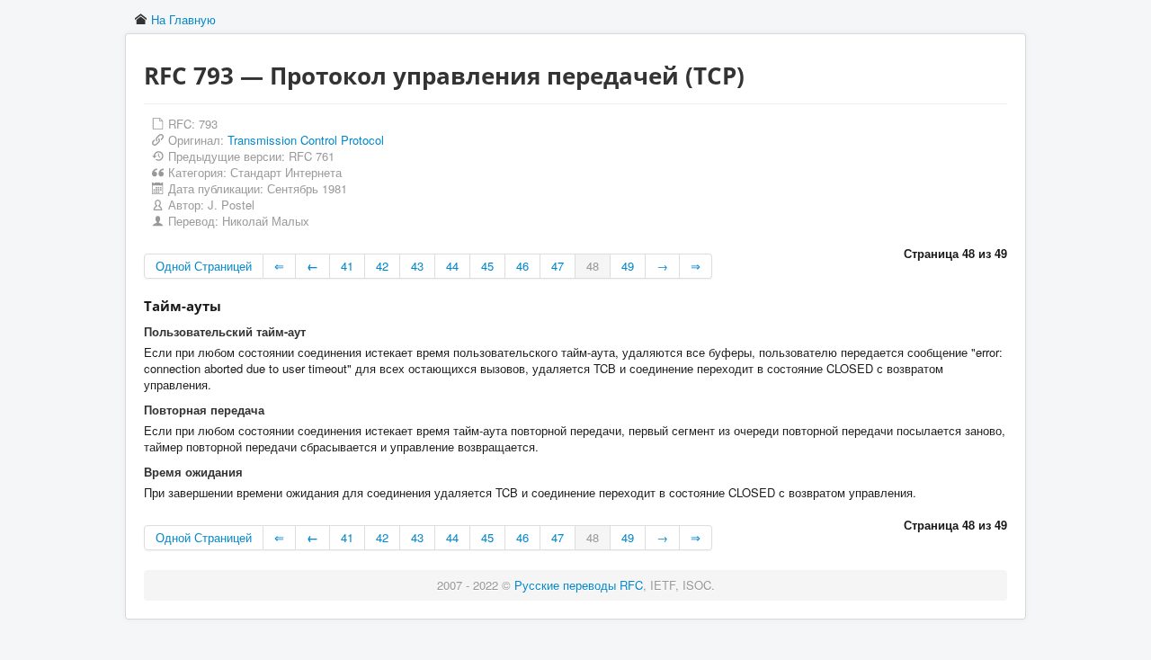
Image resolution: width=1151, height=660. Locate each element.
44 (452, 265)
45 (487, 265)
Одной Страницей (204, 265)
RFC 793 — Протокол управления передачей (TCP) (444, 75)
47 (557, 265)
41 (347, 265)
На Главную (183, 19)
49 (627, 265)
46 (522, 265)
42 (382, 265)
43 (417, 265)
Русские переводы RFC (578, 584)
